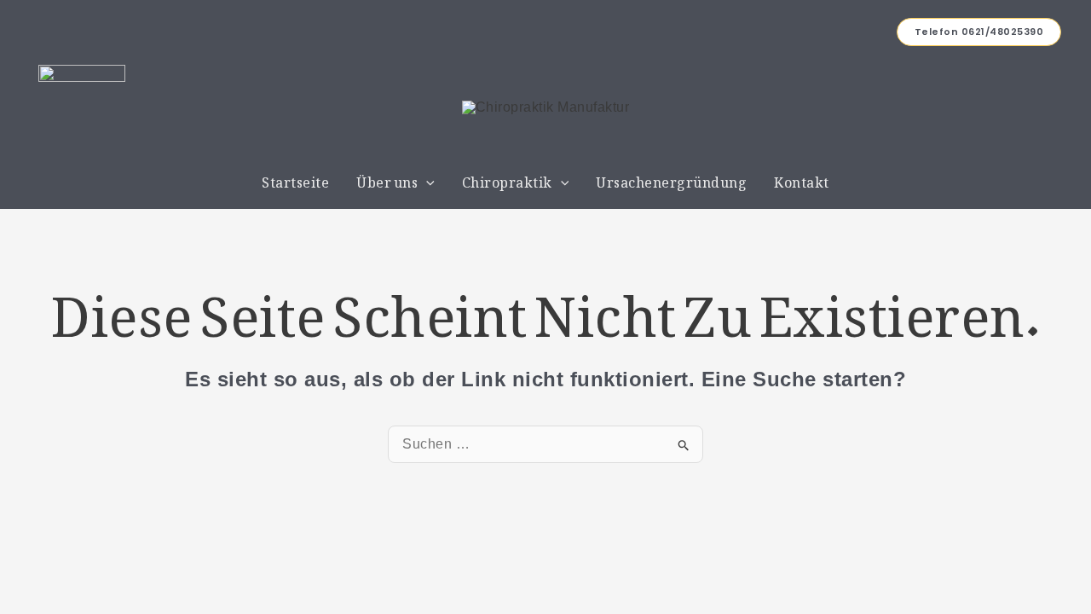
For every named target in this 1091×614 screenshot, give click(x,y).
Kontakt (801, 179)
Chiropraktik (507, 179)
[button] (979, 32)
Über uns (387, 179)
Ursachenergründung (671, 179)
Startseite (295, 179)
